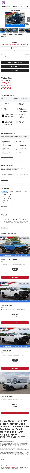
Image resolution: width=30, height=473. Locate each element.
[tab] (4, 192)
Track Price (16, 48)
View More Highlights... (7, 157)
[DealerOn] (4, 465)
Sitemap (13, 467)
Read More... (4, 180)
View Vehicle (15, 277)
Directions (14, 6)
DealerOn (10, 467)
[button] (5, 6)
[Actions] (27, 35)
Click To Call (15, 70)
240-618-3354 (7, 85)
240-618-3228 (8, 87)
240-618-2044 (7, 88)
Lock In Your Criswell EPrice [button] (15, 62)
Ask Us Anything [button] (15, 66)
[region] (15, 56)
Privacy (16, 467)
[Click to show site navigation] (28, 6)
